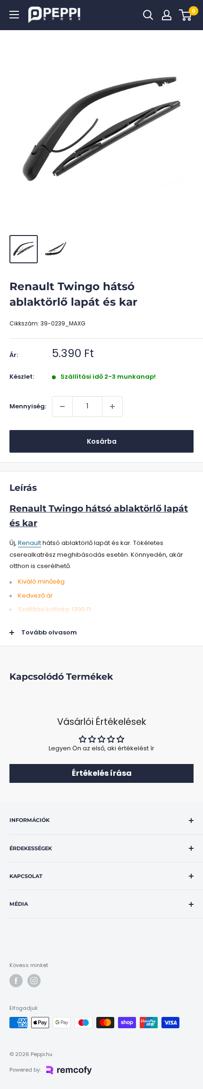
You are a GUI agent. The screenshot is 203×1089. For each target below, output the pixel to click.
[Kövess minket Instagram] (34, 980)
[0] (186, 15)
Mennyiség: (27, 406)
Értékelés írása (102, 773)
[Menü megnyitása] (14, 14)
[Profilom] (166, 15)
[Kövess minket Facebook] (16, 980)
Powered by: (25, 1069)
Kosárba (102, 441)
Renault (29, 542)
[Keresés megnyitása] (148, 15)
